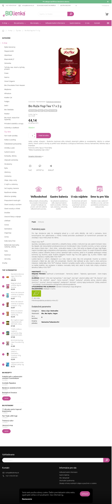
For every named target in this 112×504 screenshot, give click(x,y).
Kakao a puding (10, 140)
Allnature (7, 93)
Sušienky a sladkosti (11, 128)
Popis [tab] (34, 222)
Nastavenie (27, 499)
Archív (6, 398)
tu (62, 495)
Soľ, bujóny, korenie (11, 188)
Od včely (7, 259)
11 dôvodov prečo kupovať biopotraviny (11, 410)
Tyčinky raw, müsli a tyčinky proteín (14, 68)
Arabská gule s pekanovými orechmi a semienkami (12, 377)
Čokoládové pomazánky (12, 144)
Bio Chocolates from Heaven (14, 85)
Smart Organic (9, 81)
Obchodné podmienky (66, 480)
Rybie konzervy (9, 47)
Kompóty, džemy (10, 156)
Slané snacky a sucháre (12, 204)
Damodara (8, 229)
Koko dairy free (9, 241)
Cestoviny (7, 176)
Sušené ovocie (9, 152)
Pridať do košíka (44, 135)
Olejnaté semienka (11, 160)
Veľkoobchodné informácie (46, 5)
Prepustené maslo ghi (12, 200)
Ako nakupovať (64, 478)
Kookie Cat (8, 97)
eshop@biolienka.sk (12, 473)
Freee (6, 73)
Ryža (6, 168)
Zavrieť (45, 163)
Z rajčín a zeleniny (11, 184)
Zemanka (7, 63)
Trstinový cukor (7, 421)
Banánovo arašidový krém (11, 388)
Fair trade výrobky (11, 136)
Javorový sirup (7, 425)
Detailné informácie (35, 156)
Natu (6, 251)
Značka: (32, 114)
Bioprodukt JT (9, 59)
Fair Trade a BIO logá (9, 416)
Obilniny (7, 172)
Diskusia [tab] (41, 222)
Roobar (7, 114)
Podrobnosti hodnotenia (53, 101)
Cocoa (6, 225)
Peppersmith (9, 51)
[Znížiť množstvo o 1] (34, 137)
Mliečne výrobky (10, 196)
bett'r (6, 105)
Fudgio (6, 101)
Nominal (7, 255)
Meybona (7, 89)
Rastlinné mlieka (10, 192)
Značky (4, 263)
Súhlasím (84, 494)
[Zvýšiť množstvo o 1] (34, 134)
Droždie (7, 213)
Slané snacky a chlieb (12, 208)
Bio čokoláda (9, 110)
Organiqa (7, 233)
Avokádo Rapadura (9, 383)
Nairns (6, 77)
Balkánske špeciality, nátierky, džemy (11, 246)
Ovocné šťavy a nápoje (12, 216)
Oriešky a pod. (9, 148)
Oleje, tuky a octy (10, 180)
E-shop (4, 43)
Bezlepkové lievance (9, 393)
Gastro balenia (65, 5)
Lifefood (7, 221)
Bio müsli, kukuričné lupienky (11, 119)
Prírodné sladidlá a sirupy (13, 123)
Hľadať (70, 14)
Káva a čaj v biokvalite (49, 311)
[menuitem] (20, 23)
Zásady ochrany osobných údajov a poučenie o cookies (78, 483)
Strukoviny (8, 164)
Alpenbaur (8, 55)
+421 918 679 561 (11, 476)
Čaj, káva (7, 132)
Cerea (6, 237)
